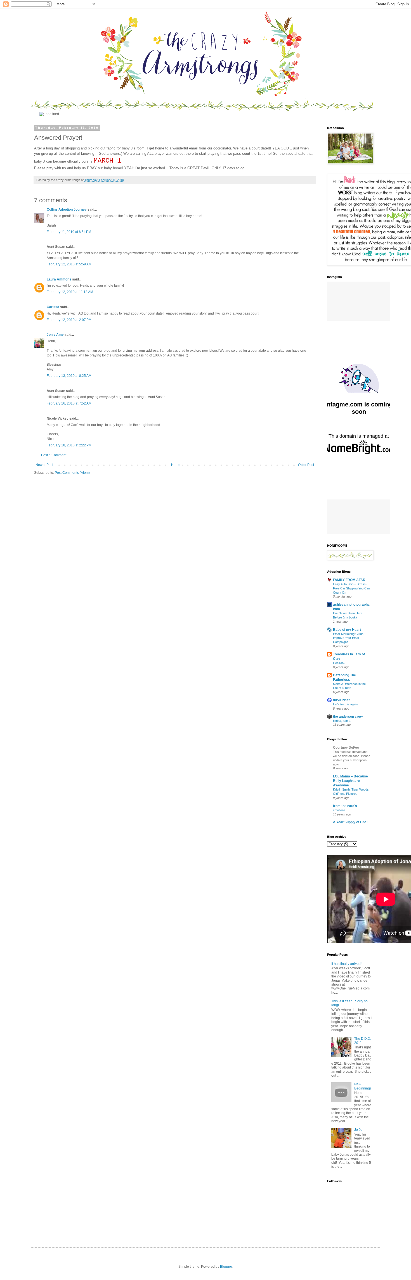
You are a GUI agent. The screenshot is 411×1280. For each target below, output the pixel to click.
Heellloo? (339, 663)
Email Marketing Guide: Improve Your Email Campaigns (348, 638)
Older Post (306, 465)
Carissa (53, 307)
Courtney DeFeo (346, 748)
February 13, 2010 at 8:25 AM (69, 376)
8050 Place (342, 700)
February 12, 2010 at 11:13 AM (70, 292)
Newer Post (44, 465)
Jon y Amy (55, 335)
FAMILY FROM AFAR (349, 580)
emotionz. (339, 810)
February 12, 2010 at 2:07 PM (69, 320)
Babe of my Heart (347, 630)
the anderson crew (348, 716)
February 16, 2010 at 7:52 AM (69, 403)
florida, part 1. (342, 720)
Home (175, 465)
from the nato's (345, 806)
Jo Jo (358, 1130)
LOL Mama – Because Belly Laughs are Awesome (350, 780)
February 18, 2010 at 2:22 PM (69, 445)
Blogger (226, 1267)
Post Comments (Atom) (72, 473)
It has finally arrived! (346, 964)
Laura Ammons (59, 279)
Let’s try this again (345, 704)
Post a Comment (53, 455)
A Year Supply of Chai (350, 822)
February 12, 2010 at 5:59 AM (69, 264)
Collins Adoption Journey (67, 209)
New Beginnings (363, 1086)
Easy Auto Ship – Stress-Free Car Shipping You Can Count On (351, 588)
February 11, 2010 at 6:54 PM (69, 232)
